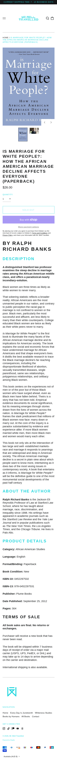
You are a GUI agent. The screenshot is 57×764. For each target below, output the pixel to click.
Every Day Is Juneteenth (21, 713)
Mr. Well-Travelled (16, 736)
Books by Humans (11, 716)
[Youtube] (17, 728)
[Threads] (22, 728)
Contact (35, 716)
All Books (25, 716)
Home (6, 38)
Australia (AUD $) (11, 757)
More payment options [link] (28, 227)
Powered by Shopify (9, 740)
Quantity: (8, 195)
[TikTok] (8, 728)
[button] (47, 18)
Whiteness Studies (43, 713)
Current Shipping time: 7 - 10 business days (28, 2)
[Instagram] (4, 728)
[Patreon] (13, 728)
